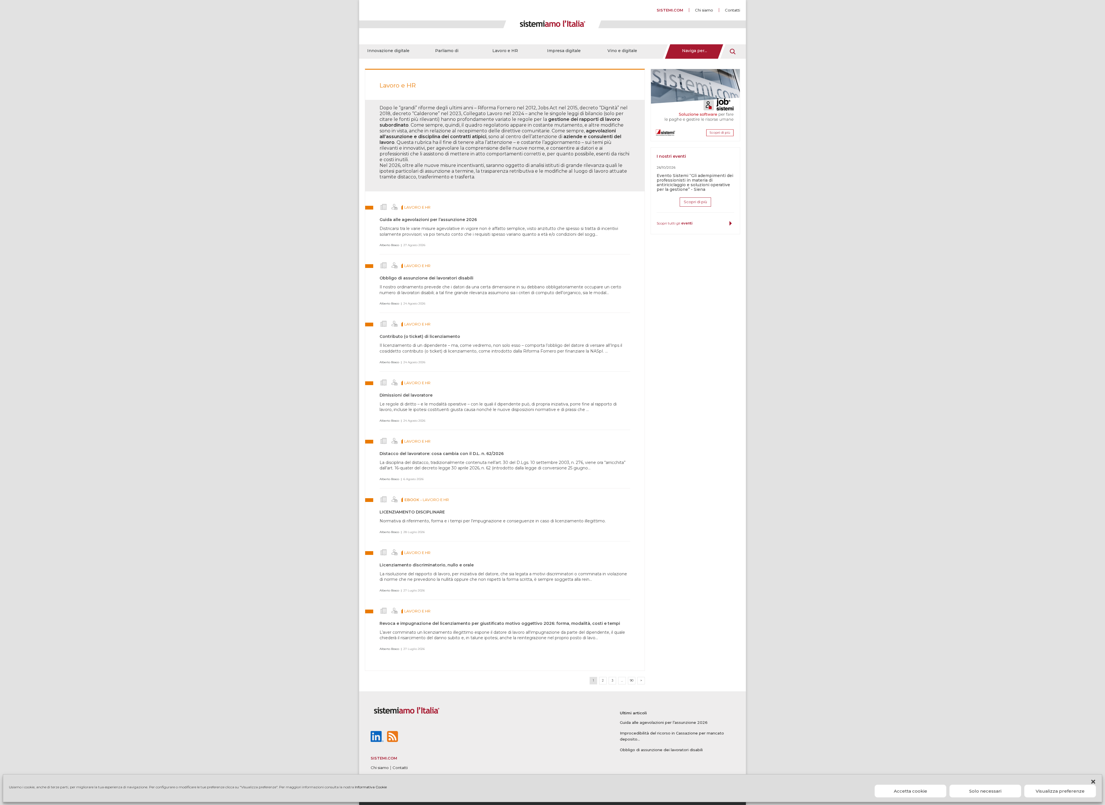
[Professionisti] (394, 207)
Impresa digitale (564, 50)
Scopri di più (695, 201)
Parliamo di (446, 50)
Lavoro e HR (505, 50)
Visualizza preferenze (1060, 791)
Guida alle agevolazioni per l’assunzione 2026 (428, 219)
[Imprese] (384, 207)
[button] (1093, 782)
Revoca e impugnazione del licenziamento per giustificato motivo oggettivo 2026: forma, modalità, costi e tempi (500, 623)
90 (631, 680)
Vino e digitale (622, 50)
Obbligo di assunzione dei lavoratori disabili (426, 278)
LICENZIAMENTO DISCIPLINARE (412, 512)
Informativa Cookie (371, 787)
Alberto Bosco (389, 245)
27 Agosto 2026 (414, 245)
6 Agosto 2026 (413, 479)
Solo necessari (985, 791)
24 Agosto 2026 (414, 303)
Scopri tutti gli (675, 223)
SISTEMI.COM (670, 10)
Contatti (732, 10)
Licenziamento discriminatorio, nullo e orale (427, 565)
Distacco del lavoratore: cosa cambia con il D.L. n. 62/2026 (442, 453)
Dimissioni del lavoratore (406, 395)
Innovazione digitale (388, 50)
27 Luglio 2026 (414, 590)
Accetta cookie (910, 791)
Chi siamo (704, 10)
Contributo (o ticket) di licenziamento (420, 336)
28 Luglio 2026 (414, 532)
